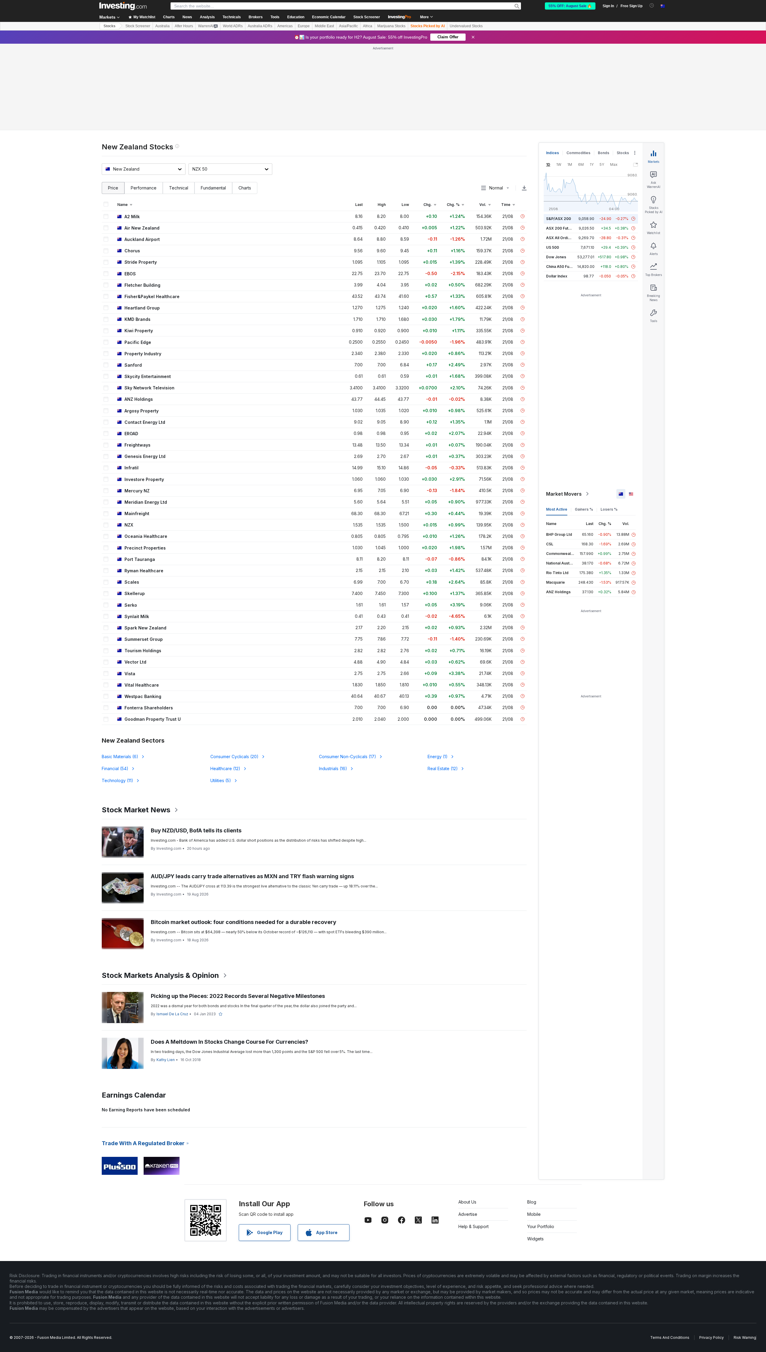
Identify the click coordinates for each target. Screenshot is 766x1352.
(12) (225, 768)
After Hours (184, 26)
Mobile (534, 1214)
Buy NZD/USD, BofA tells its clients (196, 830)
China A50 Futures (562, 266)
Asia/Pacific (348, 26)
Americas (285, 26)
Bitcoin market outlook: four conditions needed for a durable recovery (243, 922)
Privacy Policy (711, 1337)
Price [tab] (113, 187)
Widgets (535, 1238)
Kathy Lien (165, 1059)
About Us (467, 1201)
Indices (552, 153)
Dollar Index (556, 276)
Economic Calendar (329, 17)
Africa (367, 26)
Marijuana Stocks (391, 26)
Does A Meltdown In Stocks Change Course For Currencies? (229, 1042)
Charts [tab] (244, 187)
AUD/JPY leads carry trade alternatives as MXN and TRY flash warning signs (252, 876)
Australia (162, 26)
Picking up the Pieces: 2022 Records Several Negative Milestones (238, 996)
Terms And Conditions (669, 1337)
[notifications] (651, 5)
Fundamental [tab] (213, 187)
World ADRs (233, 26)
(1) (438, 756)
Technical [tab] (178, 187)
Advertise (467, 1214)
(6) (120, 756)
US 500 (552, 247)
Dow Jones (556, 257)
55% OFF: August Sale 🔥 (570, 6)
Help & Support (473, 1226)
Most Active (556, 509)
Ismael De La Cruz (172, 1014)
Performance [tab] (143, 187)
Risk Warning (745, 1337)
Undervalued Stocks (466, 26)
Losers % (609, 509)
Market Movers (564, 494)
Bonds (603, 153)
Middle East (324, 26)
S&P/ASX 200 (558, 218)
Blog (531, 1201)
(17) (347, 756)
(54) (115, 768)
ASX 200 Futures (561, 228)
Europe (304, 26)
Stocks (109, 26)
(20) (234, 756)
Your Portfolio (540, 1226)
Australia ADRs (260, 26)
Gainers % (584, 509)
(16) (333, 768)
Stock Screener (366, 17)
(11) (117, 780)
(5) (220, 780)
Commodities (578, 153)
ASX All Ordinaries (562, 238)
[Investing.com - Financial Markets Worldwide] (123, 6)
